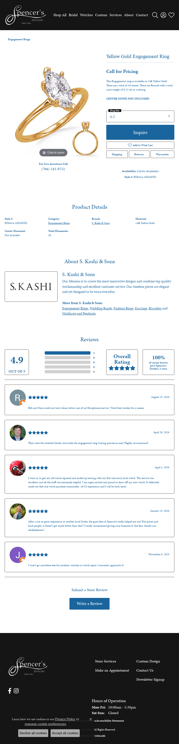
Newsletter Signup (150, 679)
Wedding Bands (101, 308)
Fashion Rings (124, 308)
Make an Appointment (112, 670)
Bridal (73, 15)
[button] (155, 15)
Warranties (162, 154)
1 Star (39, 372)
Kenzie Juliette (39, 506)
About (129, 15)
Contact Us (144, 670)
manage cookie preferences (45, 724)
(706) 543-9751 (53, 169)
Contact (142, 15)
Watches (86, 15)
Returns (139, 154)
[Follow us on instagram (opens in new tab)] (16, 691)
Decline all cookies (33, 733)
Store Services (105, 661)
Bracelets (155, 308)
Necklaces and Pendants (79, 313)
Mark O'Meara (39, 462)
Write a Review (89, 603)
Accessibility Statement (110, 720)
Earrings (141, 308)
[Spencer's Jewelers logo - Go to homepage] (25, 15)
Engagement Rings (19, 39)
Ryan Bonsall (38, 392)
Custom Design (148, 661)
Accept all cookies (65, 733)
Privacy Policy (65, 719)
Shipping (117, 154)
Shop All (59, 15)
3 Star (39, 362)
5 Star (39, 353)
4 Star (39, 357)
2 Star (39, 367)
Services (116, 15)
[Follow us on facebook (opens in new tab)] (9, 691)
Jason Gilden (38, 549)
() (94, 353)
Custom (101, 15)
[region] (53, 109)
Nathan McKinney (42, 427)
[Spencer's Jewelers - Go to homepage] (28, 666)
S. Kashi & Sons (101, 223)
